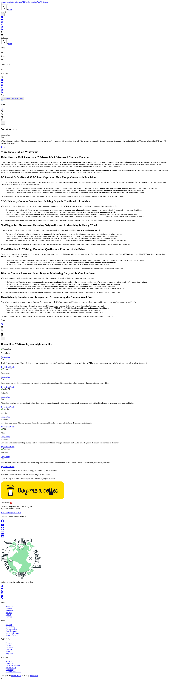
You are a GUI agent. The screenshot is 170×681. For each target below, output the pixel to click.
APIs (37, 2)
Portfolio (8, 2)
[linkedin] (2, 27)
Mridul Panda (16, 676)
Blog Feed (9, 653)
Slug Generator (11, 631)
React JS (9, 613)
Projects (19, 2)
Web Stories (43, 2)
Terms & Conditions (13, 666)
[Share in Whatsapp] (2, 114)
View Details (9, 367)
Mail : (11, 513)
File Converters (11, 629)
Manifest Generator (13, 633)
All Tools (9, 625)
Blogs (14, 2)
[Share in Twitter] (2, 109)
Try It (3, 147)
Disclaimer (9, 670)
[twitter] (2, 22)
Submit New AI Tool (13, 672)
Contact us (9, 663)
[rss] (2, 30)
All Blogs (9, 606)
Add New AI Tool (17, 98)
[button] (85, 32)
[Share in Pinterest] (2, 119)
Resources (9, 611)
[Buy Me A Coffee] (32, 499)
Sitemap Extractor (12, 635)
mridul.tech (34, 676)
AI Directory (26, 2)
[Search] (3, 14)
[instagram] (2, 25)
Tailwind (9, 617)
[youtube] (2, 20)
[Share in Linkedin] (2, 117)
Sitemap (8, 651)
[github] (2, 17)
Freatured (9, 608)
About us (9, 661)
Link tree (9, 649)
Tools (33, 2)
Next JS (8, 615)
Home (3, 2)
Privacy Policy (11, 668)
